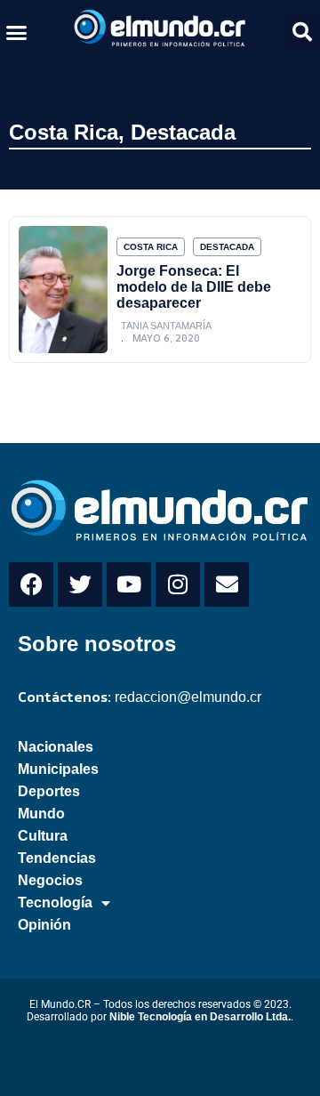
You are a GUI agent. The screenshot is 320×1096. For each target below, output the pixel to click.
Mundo (41, 813)
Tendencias (57, 858)
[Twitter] (80, 584)
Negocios (50, 880)
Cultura (43, 835)
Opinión (44, 924)
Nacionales (55, 746)
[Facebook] (31, 584)
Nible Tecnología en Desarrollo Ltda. (200, 1017)
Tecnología (55, 902)
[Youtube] (129, 584)
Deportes (49, 791)
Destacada (183, 132)
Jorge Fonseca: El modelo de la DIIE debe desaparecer (193, 286)
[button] (17, 32)
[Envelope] (226, 584)
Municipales (58, 769)
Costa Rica (63, 132)
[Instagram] (178, 584)
